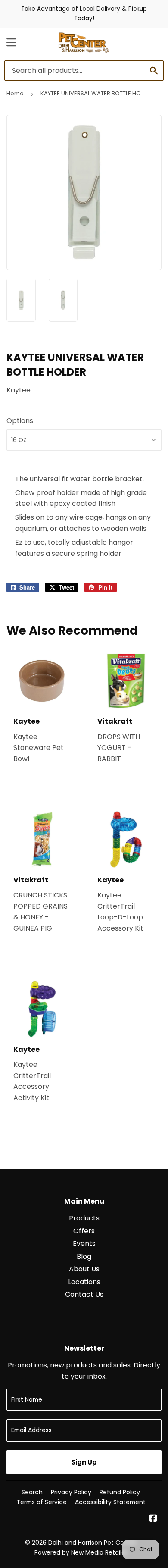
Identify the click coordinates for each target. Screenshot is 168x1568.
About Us (84, 1269)
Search (32, 1492)
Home (15, 93)
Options (19, 421)
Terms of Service (41, 1502)
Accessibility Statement (110, 1502)
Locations (84, 1282)
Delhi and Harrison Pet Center (92, 1542)
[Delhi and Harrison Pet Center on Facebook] (153, 1519)
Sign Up (84, 1462)
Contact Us (84, 1294)
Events (84, 1243)
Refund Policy (120, 1492)
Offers (84, 1231)
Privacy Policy (71, 1492)
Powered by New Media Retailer (81, 1552)
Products (84, 1218)
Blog (84, 1256)
